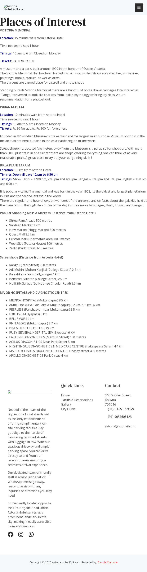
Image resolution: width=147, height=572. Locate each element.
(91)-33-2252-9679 (121, 409)
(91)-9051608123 (119, 417)
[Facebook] (10, 534)
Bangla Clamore (108, 562)
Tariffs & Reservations (77, 400)
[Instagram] (21, 534)
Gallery (66, 404)
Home (65, 395)
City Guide (68, 409)
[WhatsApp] (31, 534)
